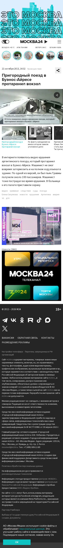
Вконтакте (13, 320)
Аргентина (46, 195)
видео (5, 191)
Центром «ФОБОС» (48, 478)
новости (24, 195)
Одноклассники (22, 320)
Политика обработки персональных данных (22, 466)
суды (35, 191)
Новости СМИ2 (9, 249)
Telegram (5, 320)
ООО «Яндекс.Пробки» (28, 488)
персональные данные (31, 528)
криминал (14, 191)
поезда (43, 191)
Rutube (31, 320)
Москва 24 (31, 42)
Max (48, 320)
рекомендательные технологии (17, 474)
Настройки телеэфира (12, 351)
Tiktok (39, 320)
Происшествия (34, 68)
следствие (26, 191)
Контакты (47, 338)
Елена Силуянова (10, 195)
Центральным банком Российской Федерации (29, 483)
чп (3, 198)
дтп (7, 198)
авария (56, 195)
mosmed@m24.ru (10, 447)
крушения (34, 195)
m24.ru (10, 359)
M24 (19, 309)
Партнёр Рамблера (11, 509)
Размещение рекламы (16, 342)
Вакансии (8, 338)
